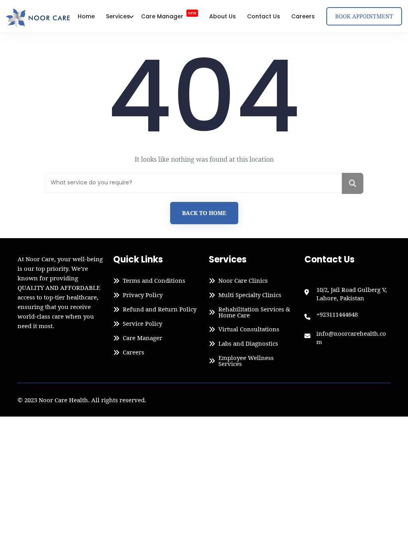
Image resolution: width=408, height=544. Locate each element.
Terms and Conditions (154, 281)
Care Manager (168, 15)
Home (86, 16)
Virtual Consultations (248, 329)
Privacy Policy (143, 295)
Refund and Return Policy (159, 309)
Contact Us (263, 16)
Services (118, 16)
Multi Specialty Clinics (249, 295)
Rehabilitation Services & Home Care (254, 312)
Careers (303, 16)
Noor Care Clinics (243, 281)
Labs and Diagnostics (248, 343)
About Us (222, 16)
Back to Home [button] (204, 213)
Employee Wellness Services (246, 361)
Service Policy (142, 324)
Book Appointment (364, 16)
